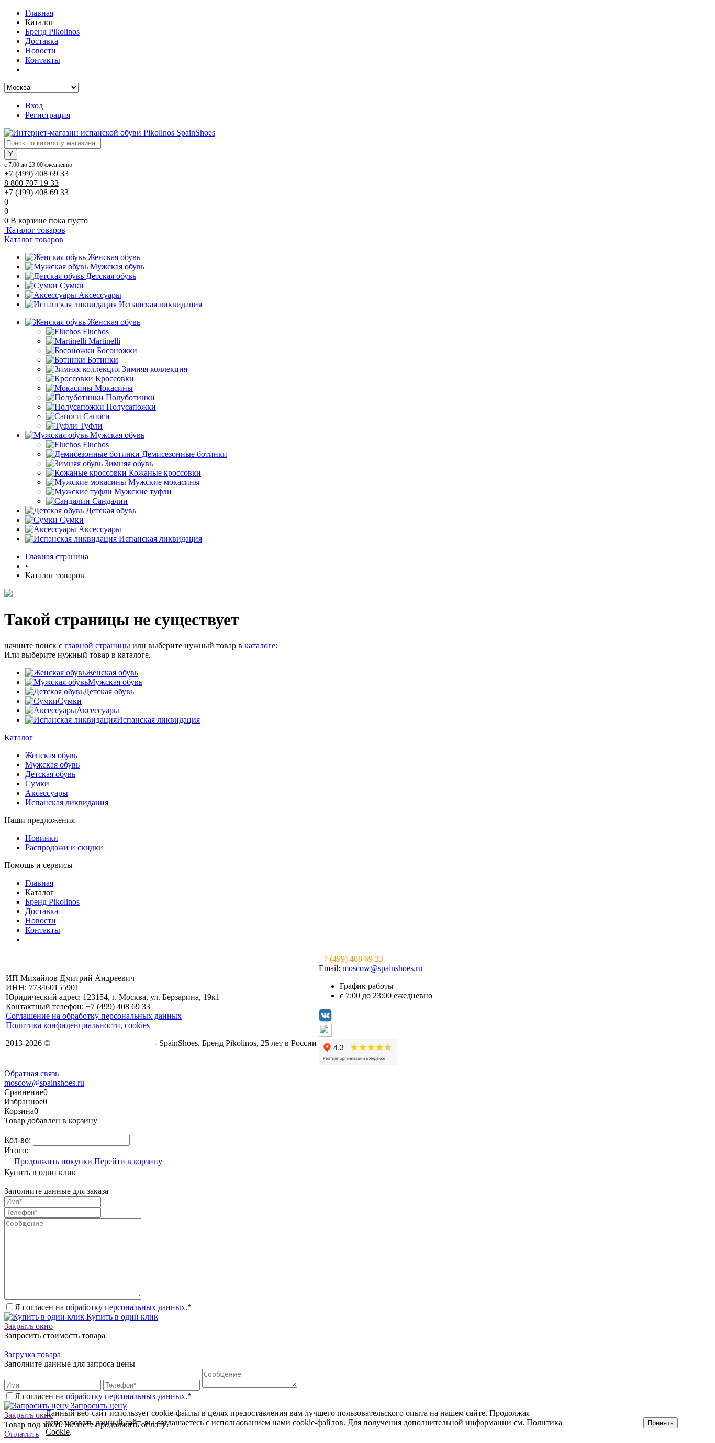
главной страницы (97, 645)
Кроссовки (114, 378)
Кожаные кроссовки (165, 472)
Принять (660, 1423)
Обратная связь (31, 1073)
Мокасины (114, 388)
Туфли (91, 425)
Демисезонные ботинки (184, 453)
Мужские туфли (143, 491)
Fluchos (96, 331)
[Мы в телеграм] (325, 1034)
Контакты (42, 59)
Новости (40, 50)
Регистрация (47, 114)
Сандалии (110, 501)
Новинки (41, 837)
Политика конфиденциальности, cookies (78, 1025)
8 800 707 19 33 (31, 182)
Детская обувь (111, 276)
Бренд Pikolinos (52, 31)
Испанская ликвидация (160, 304)
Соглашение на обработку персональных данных (94, 1015)
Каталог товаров (34, 230)
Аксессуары (100, 294)
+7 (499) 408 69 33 (36, 173)
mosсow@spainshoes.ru (382, 968)
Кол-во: (18, 1139)
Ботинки (102, 359)
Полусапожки (131, 406)
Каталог (18, 737)
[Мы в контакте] (325, 1018)
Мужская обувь (117, 266)
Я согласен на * (103, 1307)
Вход (34, 105)
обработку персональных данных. (126, 1307)
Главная (39, 12)
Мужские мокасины (164, 482)
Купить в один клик (121, 1316)
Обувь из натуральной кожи (102, 1043)
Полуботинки (130, 397)
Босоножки (117, 350)
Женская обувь (114, 257)
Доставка (41, 41)
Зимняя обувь (129, 463)
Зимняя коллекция (154, 369)
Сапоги (96, 416)
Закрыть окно (28, 1326)
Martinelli (104, 340)
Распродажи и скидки (64, 847)
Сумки (72, 285)
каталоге (259, 645)
